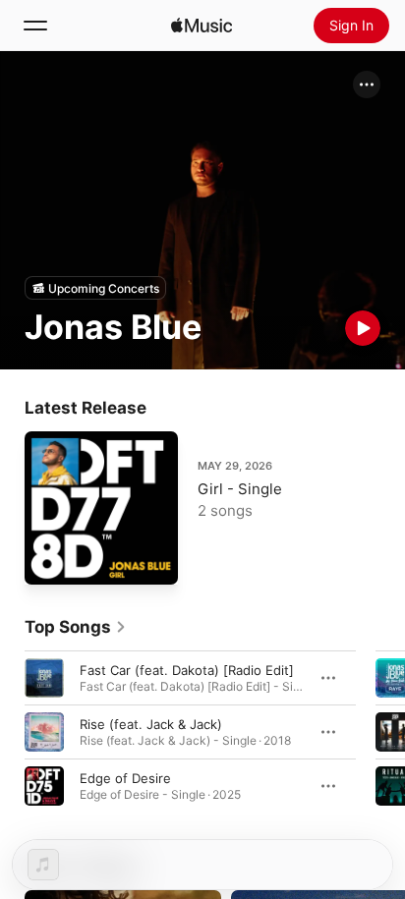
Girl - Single (240, 488)
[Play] (362, 328)
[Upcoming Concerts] (95, 288)
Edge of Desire (125, 778)
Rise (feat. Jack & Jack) (151, 724)
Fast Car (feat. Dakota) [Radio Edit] (187, 670)
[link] (76, 627)
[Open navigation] (35, 25)
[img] (201, 25)
